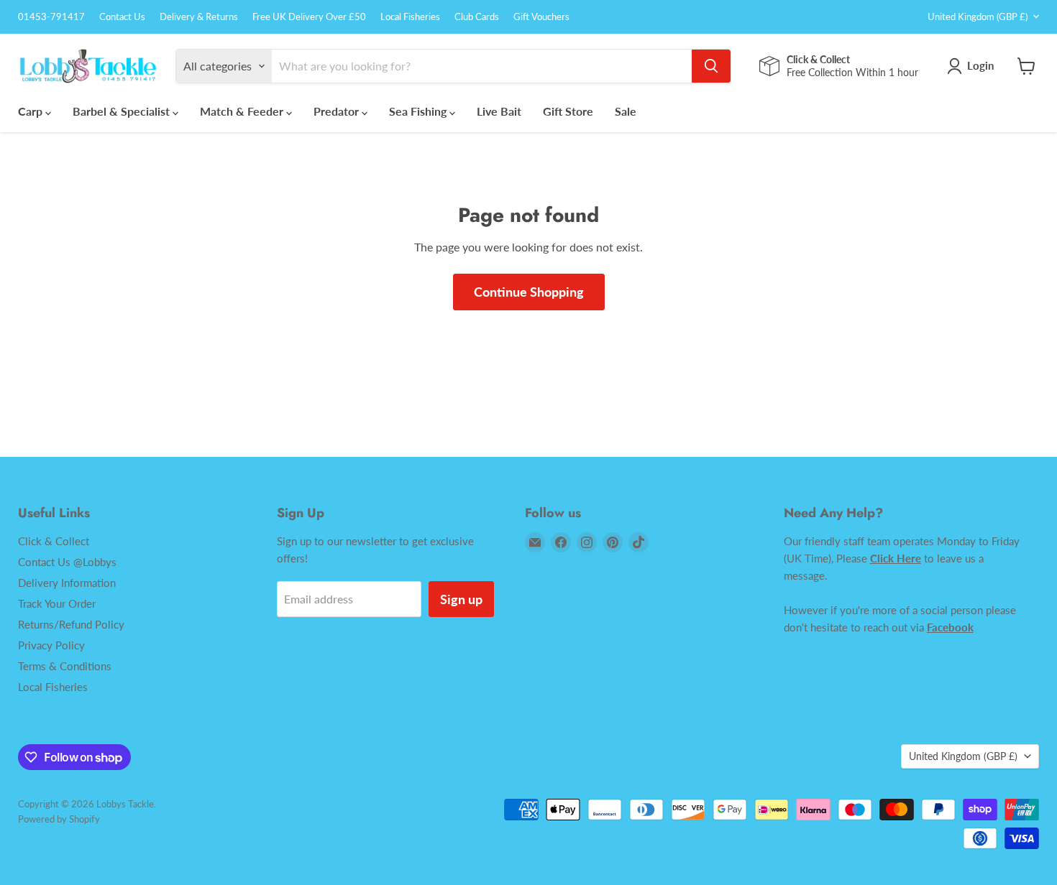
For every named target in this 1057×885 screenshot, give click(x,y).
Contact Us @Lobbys (67, 561)
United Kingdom (978, 16)
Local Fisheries (410, 16)
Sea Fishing (419, 111)
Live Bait (499, 111)
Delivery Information (67, 582)
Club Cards (476, 16)
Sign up (461, 599)
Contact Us (122, 16)
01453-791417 (51, 16)
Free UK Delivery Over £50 (309, 16)
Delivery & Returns (199, 16)
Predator (338, 111)
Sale (625, 111)
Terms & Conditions (64, 665)
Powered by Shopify (59, 819)
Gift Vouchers (541, 16)
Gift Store (568, 111)
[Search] (711, 66)
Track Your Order (57, 603)
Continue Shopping (529, 292)
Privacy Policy (51, 645)
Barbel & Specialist (123, 111)
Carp (31, 111)
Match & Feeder (243, 111)
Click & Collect (53, 540)
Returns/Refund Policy (71, 624)
